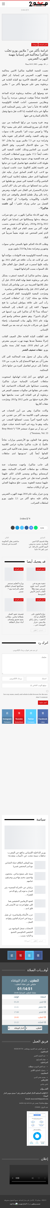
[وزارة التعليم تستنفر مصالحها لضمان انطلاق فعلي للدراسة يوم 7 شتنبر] (14, 574)
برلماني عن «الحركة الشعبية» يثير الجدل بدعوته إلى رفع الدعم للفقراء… (18, 891)
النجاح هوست (22, 1204)
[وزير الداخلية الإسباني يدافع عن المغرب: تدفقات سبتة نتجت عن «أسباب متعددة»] (25, 837)
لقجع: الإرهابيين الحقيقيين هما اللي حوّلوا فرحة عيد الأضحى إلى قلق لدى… (19, 904)
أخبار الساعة (43, 44)
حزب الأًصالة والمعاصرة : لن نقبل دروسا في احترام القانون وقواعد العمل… (19, 918)
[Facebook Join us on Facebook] (38, 955)
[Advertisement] (25, 769)
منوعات (34, 44)
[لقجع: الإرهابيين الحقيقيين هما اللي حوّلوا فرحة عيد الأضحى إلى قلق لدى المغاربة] (40, 903)
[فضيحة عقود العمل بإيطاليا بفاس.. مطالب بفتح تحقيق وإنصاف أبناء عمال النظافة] (14, 604)
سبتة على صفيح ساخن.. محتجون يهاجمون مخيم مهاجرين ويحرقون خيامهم (19, 877)
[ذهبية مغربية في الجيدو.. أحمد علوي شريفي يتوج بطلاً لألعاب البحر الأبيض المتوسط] (36, 574)
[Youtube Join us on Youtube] (21, 955)
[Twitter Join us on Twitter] (29, 955)
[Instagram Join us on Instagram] (12, 955)
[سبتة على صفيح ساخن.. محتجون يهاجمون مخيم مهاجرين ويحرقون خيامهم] (40, 876)
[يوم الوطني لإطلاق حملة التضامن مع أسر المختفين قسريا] (40, 865)
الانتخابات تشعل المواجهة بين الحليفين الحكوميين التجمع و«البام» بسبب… (21, 932)
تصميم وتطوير (35, 1204)
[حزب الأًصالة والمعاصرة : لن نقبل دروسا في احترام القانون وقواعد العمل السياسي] (40, 917)
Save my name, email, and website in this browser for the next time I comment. (25, 695)
